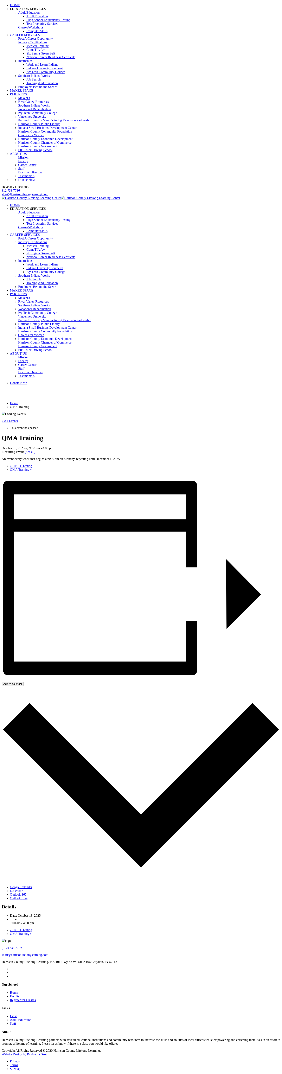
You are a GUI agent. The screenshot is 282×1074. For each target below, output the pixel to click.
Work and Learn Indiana (42, 64)
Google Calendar (21, 887)
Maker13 (24, 98)
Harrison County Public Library (39, 124)
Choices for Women (31, 135)
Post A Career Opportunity (35, 38)
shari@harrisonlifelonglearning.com (25, 194)
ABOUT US (18, 153)
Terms (14, 1065)
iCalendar (16, 891)
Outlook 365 (18, 894)
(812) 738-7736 (12, 948)
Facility (23, 161)
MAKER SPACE (21, 90)
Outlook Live (18, 898)
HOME (15, 5)
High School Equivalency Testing (48, 20)
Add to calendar (12, 683)
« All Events (10, 421)
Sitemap (15, 1068)
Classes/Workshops (30, 27)
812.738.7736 (11, 190)
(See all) (30, 452)
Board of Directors (30, 172)
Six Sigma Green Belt (40, 53)
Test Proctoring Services (42, 23)
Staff (21, 168)
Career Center (27, 165)
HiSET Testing (21, 466)
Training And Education (42, 83)
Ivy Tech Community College (45, 72)
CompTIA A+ (35, 49)
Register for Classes (23, 1000)
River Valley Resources (33, 101)
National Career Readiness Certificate (50, 57)
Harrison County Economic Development (45, 139)
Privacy (15, 1061)
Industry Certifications (32, 42)
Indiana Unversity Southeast (44, 68)
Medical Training (37, 46)
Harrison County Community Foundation (45, 131)
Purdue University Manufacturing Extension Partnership (54, 120)
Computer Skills (36, 31)
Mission (23, 157)
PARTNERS (18, 94)
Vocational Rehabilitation (34, 109)
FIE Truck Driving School (35, 150)
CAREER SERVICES (25, 35)
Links (13, 1016)
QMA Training (21, 469)
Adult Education (29, 12)
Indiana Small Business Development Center (47, 127)
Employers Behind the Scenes (37, 87)
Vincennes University (32, 116)
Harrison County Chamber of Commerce (44, 142)
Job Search (33, 79)
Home (14, 992)
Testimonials (26, 176)
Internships (25, 61)
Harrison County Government (37, 146)
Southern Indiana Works (34, 75)
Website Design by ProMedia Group (25, 1054)
